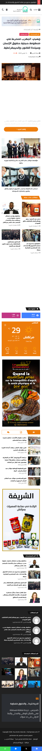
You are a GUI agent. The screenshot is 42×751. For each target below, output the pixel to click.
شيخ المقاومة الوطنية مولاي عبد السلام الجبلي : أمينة (15, 469)
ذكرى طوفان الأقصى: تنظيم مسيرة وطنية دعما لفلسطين (14, 439)
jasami (30, 735)
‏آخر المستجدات (28, 29)
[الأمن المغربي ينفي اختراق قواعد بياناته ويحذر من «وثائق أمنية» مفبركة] (8, 671)
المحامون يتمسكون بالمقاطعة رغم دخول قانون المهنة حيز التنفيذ (11, 244)
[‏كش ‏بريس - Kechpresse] (20, 9)
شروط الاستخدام (18, 742)
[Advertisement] (21, 100)
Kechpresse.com (32, 732)
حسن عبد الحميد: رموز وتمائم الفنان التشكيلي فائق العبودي (31, 221)
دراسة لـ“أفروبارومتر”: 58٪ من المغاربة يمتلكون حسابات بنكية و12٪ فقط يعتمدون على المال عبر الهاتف (14, 460)
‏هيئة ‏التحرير (35, 53)
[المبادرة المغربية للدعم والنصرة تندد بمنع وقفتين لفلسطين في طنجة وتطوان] (21, 684)
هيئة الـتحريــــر (9, 739)
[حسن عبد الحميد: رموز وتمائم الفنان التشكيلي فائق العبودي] (31, 209)
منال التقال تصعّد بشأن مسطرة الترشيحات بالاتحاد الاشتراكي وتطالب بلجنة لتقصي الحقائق (14, 595)
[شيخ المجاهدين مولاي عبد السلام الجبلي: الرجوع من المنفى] (34, 481)
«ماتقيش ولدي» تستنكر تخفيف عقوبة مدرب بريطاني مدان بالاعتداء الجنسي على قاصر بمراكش (11, 219)
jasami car (22, 735)
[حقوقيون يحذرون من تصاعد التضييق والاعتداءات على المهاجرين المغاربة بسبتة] (31, 235)
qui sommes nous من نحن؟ (23, 739)
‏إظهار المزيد (21, 129)
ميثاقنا (27, 742)
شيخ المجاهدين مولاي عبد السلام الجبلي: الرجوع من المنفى (15, 479)
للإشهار (35, 739)
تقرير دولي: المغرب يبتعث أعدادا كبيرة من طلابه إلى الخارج (14, 449)
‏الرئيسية (36, 29)
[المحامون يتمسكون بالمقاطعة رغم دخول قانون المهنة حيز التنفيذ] (11, 234)
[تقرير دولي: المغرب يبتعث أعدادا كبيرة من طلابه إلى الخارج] (34, 451)
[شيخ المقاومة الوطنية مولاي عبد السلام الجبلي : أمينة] (34, 471)
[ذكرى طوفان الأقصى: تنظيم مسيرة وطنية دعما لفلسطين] (34, 441)
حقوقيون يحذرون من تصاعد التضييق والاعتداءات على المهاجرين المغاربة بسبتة (31, 246)
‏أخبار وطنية (24, 34)
